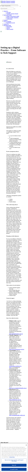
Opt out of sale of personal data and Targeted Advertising (14, 460)
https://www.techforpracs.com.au (16, 349)
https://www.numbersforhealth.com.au (17, 388)
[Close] (26, 445)
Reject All (14, 465)
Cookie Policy (12, 457)
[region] (14, 457)
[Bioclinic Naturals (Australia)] (8, 2)
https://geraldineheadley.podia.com (17, 415)
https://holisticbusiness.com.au (16, 333)
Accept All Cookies (14, 469)
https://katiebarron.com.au (15, 399)
